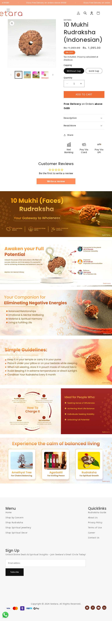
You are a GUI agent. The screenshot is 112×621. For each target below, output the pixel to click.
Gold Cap (94, 70)
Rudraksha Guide (97, 512)
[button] (85, 13)
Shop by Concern (14, 517)
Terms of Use (95, 527)
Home (9, 512)
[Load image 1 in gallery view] (18, 74)
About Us (93, 517)
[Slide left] (11, 75)
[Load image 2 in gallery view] (27, 74)
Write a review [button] (56, 181)
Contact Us (93, 537)
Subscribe (14, 572)
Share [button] (70, 134)
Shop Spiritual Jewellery (18, 527)
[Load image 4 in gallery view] (45, 74)
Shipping (81, 57)
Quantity (68, 77)
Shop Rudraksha (14, 522)
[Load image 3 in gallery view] (36, 74)
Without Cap (74, 70)
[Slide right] (53, 75)
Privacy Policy (95, 522)
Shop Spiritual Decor (17, 532)
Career (91, 532)
